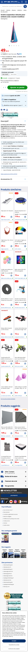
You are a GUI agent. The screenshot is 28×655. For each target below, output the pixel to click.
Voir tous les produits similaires (8, 399)
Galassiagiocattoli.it (8, 575)
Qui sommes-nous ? (8, 510)
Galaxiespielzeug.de (8, 565)
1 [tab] (9, 46)
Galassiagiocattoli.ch (8, 571)
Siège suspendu (4, 249)
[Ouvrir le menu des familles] (2, 2)
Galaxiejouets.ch (7, 567)
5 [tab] (18, 46)
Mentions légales (7, 516)
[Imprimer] (4, 109)
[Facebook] (2, 109)
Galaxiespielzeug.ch (8, 569)
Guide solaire (6, 525)
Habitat (8, 10)
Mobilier (19, 10)
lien (20, 623)
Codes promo (7, 521)
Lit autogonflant (18, 465)
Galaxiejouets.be (7, 580)
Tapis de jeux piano (5, 219)
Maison (14, 10)
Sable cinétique (18, 395)
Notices (5, 523)
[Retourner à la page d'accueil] (12, 2)
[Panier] (26, 2)
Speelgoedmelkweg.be (9, 584)
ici (12, 636)
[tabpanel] (14, 32)
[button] (10, 80)
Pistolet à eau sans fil (19, 307)
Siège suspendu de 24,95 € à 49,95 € (9, 174)
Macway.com (6, 586)
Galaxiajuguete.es (8, 573)
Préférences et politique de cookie (11, 518)
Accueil (3, 10)
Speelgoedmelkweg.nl (9, 578)
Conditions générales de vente (11, 514)
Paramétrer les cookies (14, 644)
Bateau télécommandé (6, 337)
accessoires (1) (6, 179)
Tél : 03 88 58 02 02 (10, 473)
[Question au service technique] (7, 109)
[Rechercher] (25, 6)
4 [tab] (16, 46)
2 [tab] (11, 46)
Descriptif (4, 121)
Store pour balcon (19, 436)
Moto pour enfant (19, 366)
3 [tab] (14, 46)
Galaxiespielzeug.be (8, 582)
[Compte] (22, 2)
